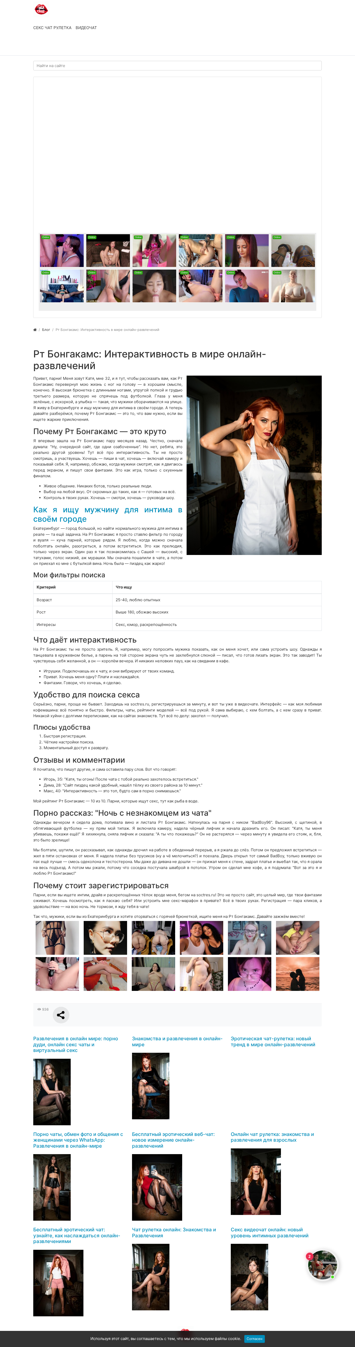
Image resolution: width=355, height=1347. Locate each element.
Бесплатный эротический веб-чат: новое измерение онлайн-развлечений (173, 1140)
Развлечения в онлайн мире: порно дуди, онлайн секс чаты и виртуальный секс (75, 1044)
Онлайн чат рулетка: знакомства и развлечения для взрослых (272, 1137)
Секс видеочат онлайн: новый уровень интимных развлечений (269, 1233)
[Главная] (35, 330)
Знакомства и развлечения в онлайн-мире (177, 1042)
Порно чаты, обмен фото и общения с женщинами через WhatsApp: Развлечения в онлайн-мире (78, 1140)
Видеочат (86, 27)
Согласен (254, 1339)
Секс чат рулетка (52, 27)
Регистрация (75, 46)
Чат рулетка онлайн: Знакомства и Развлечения (174, 1233)
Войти (44, 46)
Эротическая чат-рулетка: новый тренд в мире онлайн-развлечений (273, 1042)
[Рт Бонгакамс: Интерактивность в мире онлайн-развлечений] (254, 465)
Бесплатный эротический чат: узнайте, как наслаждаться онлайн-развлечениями (76, 1235)
